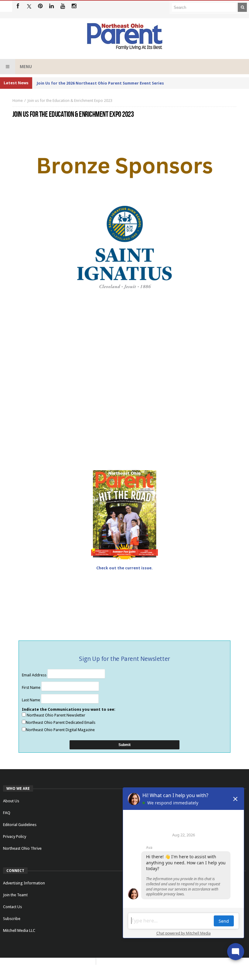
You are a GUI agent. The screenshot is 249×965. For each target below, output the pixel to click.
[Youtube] (62, 6)
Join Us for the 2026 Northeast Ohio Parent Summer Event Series (100, 83)
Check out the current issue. (124, 568)
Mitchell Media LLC (19, 930)
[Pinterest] (40, 6)
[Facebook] (17, 6)
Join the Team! (15, 895)
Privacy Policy (14, 836)
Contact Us (12, 906)
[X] (29, 6)
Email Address (34, 675)
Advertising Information (24, 883)
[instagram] (74, 6)
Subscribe (11, 918)
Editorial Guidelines (19, 824)
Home (17, 100)
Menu (26, 66)
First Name (31, 687)
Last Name (31, 700)
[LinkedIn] (51, 6)
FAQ (6, 813)
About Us (11, 801)
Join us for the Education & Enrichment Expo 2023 (69, 100)
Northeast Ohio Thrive (22, 848)
